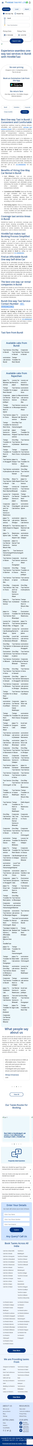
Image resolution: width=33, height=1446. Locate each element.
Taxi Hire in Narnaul (23, 1262)
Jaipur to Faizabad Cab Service (7, 998)
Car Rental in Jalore (22, 1310)
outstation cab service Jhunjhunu (24, 686)
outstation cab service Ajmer (24, 506)
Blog (4, 1414)
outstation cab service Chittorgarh (25, 958)
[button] (12, 1087)
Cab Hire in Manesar (8, 1270)
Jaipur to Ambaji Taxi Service (7, 601)
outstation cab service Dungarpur (24, 715)
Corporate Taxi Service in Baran (7, 830)
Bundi (5, 107)
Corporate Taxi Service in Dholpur (16, 686)
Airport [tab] (27, 9)
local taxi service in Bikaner (24, 858)
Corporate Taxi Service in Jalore (25, 489)
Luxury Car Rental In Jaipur (15, 382)
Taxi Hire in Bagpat (22, 1287)
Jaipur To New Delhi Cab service (16, 958)
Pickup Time (21, 31)
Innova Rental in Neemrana (6, 758)
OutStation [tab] (6, 9)
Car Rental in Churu (8, 1341)
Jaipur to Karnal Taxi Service (16, 543)
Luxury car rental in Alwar (24, 407)
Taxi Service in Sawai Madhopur (16, 792)
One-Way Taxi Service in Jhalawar (16, 442)
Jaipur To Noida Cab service (6, 850)
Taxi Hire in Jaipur (22, 1292)
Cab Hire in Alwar (7, 1281)
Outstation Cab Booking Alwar (7, 631)
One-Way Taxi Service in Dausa (16, 570)
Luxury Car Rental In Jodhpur (6, 496)
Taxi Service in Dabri (23, 1369)
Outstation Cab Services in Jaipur (7, 653)
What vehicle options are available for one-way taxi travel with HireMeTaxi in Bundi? (16, 1188)
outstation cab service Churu (15, 873)
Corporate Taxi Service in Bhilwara (25, 758)
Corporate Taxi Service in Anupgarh (7, 880)
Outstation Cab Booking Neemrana (25, 613)
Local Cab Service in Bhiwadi (15, 638)
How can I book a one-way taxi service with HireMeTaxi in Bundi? (15, 1175)
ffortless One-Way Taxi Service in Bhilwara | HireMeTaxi (7, 970)
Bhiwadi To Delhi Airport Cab (7, 528)
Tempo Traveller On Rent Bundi (16, 359)
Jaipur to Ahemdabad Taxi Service (25, 767)
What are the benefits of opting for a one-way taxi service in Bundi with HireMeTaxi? (16, 1181)
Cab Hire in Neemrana (8, 1264)
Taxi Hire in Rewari (22, 1259)
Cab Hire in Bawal (7, 1267)
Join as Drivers (7, 1411)
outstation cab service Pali (24, 980)
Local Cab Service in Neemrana (6, 432)
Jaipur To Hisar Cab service (6, 888)
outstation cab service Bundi (6, 359)
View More (16, 1351)
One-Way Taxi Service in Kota (7, 671)
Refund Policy (22, 1416)
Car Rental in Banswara (9, 1319)
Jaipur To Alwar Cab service (6, 520)
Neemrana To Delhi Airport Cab (16, 535)
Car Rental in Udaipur (8, 1305)
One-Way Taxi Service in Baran (16, 750)
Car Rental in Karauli (23, 1324)
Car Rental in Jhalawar (23, 1313)
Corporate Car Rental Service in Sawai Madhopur (15, 705)
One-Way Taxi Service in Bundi (16, 352)
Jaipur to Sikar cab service (24, 703)
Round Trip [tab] (20, 13)
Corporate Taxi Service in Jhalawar (7, 858)
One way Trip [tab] (9, 13)
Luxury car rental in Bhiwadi (15, 489)
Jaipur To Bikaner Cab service (16, 417)
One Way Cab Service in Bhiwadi (7, 816)
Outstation (16, 107)
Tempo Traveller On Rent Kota (7, 425)
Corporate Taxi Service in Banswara (7, 750)
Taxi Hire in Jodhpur (23, 1289)
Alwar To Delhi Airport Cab (16, 481)
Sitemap (5, 1416)
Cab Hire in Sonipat (8, 1278)
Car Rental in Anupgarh (9, 1316)
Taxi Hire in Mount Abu (23, 1298)
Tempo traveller (8, 112)
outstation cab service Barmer (17, 905)
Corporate (27, 107)
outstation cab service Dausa (6, 840)
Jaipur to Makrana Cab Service (25, 520)
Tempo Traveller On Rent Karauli (7, 390)
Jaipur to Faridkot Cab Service (25, 873)
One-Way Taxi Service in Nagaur (7, 646)
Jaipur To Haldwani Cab (6, 990)
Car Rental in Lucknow (8, 1313)
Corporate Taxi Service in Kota (16, 775)
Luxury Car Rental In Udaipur (24, 840)
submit (16, 1230)
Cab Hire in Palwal (7, 1287)
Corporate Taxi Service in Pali (7, 873)
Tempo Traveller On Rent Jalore (7, 898)
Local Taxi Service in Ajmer (16, 865)
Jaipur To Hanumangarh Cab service (8, 553)
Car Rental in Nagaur (23, 1330)
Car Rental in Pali (22, 1332)
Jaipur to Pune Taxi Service (24, 481)
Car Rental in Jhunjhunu (23, 1321)
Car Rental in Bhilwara (8, 1330)
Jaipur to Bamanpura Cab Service (25, 678)
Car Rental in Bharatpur (9, 1327)
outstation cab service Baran (15, 968)
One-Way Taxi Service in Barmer (16, 830)
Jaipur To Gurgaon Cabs (15, 725)
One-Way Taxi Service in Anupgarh (16, 678)
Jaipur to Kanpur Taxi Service (16, 461)
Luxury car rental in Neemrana (24, 382)
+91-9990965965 (21, 164)
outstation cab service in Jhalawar (15, 735)
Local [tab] (16, 9)
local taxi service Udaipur (24, 725)
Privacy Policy (22, 1414)
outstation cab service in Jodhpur (6, 703)
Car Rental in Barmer (8, 1324)
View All (16, 1094)
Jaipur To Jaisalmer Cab (24, 623)
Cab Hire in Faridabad (8, 1262)
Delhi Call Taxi (6, 1378)
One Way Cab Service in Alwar (7, 742)
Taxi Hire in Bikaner (23, 1295)
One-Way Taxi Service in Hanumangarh (17, 425)
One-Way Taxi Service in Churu (7, 587)
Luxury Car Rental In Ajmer (15, 631)
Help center (22, 1409)
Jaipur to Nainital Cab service (25, 528)
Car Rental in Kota (22, 1327)
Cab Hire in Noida (7, 1253)
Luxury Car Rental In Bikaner (24, 417)
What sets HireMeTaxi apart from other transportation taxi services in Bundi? (14, 1168)
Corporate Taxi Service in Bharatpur (7, 913)
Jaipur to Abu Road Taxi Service (16, 397)
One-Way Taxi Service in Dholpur (25, 750)
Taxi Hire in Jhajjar (22, 1273)
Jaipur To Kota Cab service (24, 742)
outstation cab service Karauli (15, 471)
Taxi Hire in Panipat (23, 1256)
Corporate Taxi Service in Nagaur (16, 623)
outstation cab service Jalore (24, 631)
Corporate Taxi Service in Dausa (25, 850)
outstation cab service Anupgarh (24, 646)
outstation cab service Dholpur (15, 520)
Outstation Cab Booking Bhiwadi (16, 661)
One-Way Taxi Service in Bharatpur (16, 898)
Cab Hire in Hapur (7, 1284)
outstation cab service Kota (24, 390)
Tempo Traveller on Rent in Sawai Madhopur (16, 806)
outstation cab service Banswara (24, 735)
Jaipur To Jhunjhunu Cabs (15, 880)
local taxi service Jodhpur (24, 990)
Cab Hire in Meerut (8, 1273)
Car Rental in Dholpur (23, 1302)
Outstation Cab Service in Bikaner (25, 880)
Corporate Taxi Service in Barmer (7, 570)
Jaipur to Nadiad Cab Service (16, 930)
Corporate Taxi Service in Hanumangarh (8, 905)
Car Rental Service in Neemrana (15, 990)
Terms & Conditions (24, 1411)
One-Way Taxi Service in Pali (16, 782)
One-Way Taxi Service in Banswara (7, 638)
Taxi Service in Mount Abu (7, 580)
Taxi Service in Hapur (23, 1367)
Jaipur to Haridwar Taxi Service (16, 767)
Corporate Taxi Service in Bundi (25, 352)
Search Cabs (16, 41)
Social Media (6, 1428)
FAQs (4, 1423)
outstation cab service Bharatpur (15, 742)
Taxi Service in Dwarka (23, 1372)
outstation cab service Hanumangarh (8, 865)
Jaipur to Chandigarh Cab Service (16, 506)
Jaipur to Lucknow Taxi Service (7, 613)
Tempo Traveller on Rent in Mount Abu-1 (25, 603)
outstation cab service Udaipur (24, 535)
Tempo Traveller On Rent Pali (25, 1007)
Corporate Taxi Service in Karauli (7, 678)
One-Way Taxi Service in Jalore (16, 653)
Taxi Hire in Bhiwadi (23, 1264)
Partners (5, 1425)
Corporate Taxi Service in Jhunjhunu (25, 452)
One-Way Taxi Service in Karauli (16, 671)
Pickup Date (7, 31)
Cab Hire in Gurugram (8, 1256)
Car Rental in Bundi (8, 1332)
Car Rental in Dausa (8, 1343)
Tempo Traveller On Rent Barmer (7, 489)
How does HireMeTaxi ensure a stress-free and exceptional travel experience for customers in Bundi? (16, 1196)
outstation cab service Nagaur (15, 913)
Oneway (25, 112)
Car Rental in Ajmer (8, 1302)
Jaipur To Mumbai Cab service (7, 382)
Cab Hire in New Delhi (8, 1251)
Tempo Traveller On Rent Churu (16, 452)
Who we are (6, 1409)
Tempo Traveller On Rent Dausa (16, 715)
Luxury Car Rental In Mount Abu (7, 623)
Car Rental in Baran (8, 1321)
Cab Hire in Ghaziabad (9, 1259)
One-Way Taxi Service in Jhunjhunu (25, 587)
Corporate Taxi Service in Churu (25, 816)
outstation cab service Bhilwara (24, 638)
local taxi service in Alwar (24, 560)
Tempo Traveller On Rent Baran (16, 850)
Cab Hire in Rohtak (8, 1276)
